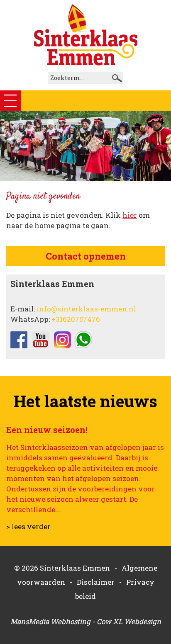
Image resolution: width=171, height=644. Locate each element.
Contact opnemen (86, 256)
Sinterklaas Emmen (75, 568)
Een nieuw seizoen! (47, 429)
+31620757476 (75, 319)
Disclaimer (96, 582)
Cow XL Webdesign (129, 621)
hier (129, 215)
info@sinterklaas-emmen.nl (86, 308)
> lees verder (28, 526)
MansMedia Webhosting (50, 621)
